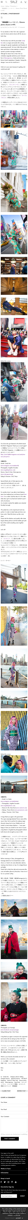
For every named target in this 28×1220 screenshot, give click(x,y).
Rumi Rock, (18, 1082)
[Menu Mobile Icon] (2, 2)
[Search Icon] (7, 2)
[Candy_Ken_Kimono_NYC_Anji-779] (14, 192)
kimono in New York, (13, 1080)
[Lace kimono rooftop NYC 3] (14, 939)
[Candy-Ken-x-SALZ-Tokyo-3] (14, 150)
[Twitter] (4, 1182)
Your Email (4, 1109)
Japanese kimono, (16, 1078)
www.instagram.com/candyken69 (9, 465)
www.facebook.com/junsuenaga (9, 1030)
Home (2, 6)
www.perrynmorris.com (21, 810)
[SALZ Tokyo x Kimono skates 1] (14, 584)
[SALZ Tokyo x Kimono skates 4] (14, 626)
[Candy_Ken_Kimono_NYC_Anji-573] (14, 306)
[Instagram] (8, 1182)
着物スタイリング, (6, 1086)
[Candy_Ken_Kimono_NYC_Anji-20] (14, 382)
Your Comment (5, 1116)
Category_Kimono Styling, (17, 1077)
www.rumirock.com (21, 808)
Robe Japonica (8, 58)
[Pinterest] (12, 1182)
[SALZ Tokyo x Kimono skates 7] (14, 699)
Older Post (6, 1091)
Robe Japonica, (9, 1082)
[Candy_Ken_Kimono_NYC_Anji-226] (14, 234)
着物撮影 (14, 1086)
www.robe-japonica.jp (7, 474)
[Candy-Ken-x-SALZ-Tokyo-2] (14, 266)
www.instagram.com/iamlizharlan (9, 801)
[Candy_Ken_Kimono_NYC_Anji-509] (14, 286)
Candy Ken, (6, 1077)
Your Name (4, 1102)
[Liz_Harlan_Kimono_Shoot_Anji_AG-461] (14, 764)
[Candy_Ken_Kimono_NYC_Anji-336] (14, 337)
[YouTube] (15, 1182)
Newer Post (21, 1091)
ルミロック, (22, 1084)
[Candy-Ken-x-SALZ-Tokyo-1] (14, 119)
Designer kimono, (6, 1078)
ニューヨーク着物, (13, 1084)
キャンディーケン (14, 84)
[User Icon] (21, 2)
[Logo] (14, 1)
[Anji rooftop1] (14, 971)
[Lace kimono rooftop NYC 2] (14, 1002)
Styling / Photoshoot (11, 6)
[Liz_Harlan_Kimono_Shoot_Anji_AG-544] (14, 784)
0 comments (21, 27)
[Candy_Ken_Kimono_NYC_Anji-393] (14, 422)
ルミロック (7, 538)
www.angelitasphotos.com (8, 470)
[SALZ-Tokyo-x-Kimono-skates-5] (14, 731)
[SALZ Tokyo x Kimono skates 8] (14, 668)
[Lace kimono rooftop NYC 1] (14, 908)
